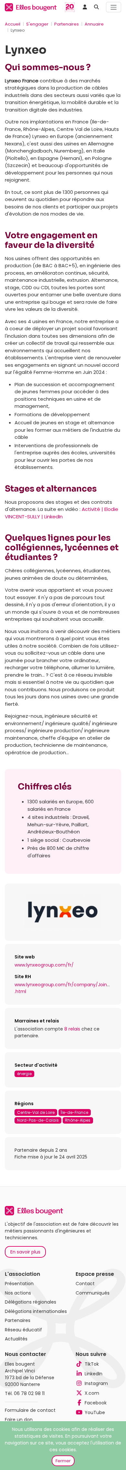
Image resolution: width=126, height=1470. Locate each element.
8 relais (72, 1029)
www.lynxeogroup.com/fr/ (44, 965)
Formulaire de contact (30, 1410)
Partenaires (66, 24)
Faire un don (19, 1419)
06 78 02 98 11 (29, 1393)
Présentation (19, 1283)
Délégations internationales (36, 1311)
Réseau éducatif (23, 1330)
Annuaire (94, 24)
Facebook (96, 1403)
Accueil (12, 24)
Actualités (16, 1339)
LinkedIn (93, 1373)
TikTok (92, 1364)
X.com (92, 1393)
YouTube (95, 1412)
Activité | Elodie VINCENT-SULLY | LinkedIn (61, 513)
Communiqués (93, 1293)
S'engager (37, 24)
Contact (85, 1283)
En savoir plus (25, 1252)
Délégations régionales (30, 1302)
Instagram (96, 1383)
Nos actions (18, 1293)
